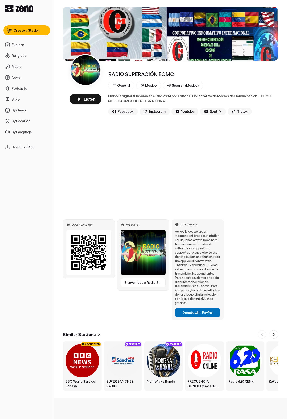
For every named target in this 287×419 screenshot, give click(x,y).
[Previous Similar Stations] (262, 334)
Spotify (216, 111)
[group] (170, 366)
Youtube (187, 111)
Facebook (126, 111)
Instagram (157, 111)
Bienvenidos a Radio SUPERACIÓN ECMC (145, 282)
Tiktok (242, 111)
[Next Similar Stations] (274, 334)
